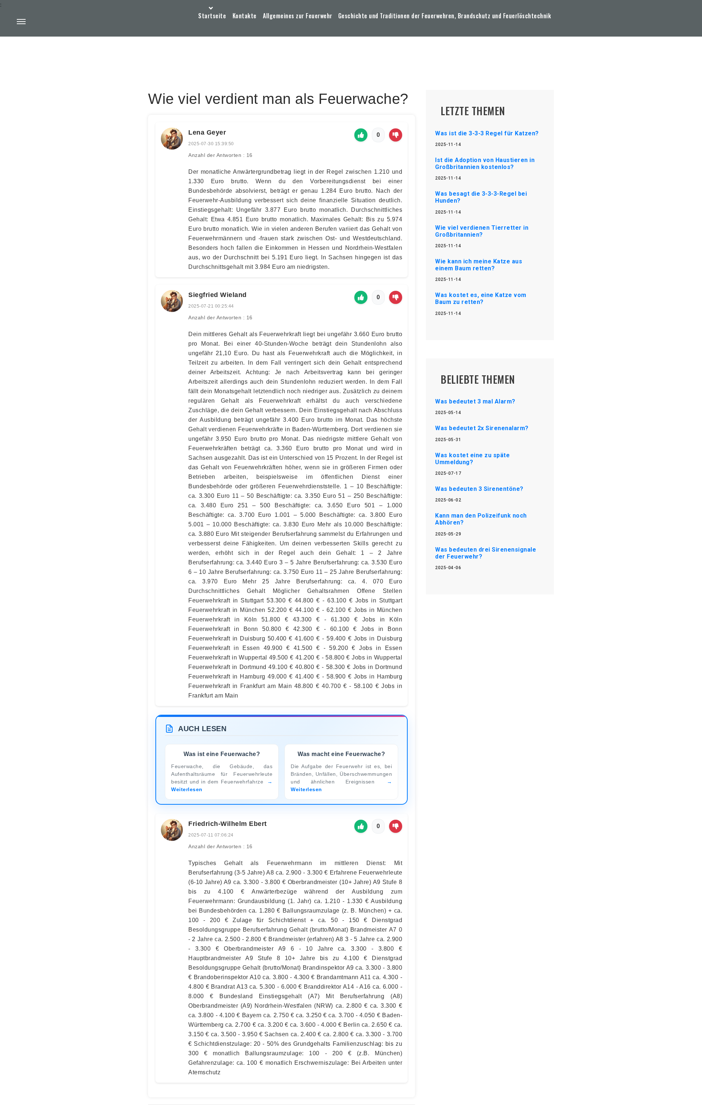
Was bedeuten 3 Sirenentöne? (479, 488)
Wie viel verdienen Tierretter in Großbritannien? (481, 231)
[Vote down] (395, 135)
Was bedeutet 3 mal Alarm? (475, 401)
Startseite (212, 15)
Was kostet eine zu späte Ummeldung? (472, 459)
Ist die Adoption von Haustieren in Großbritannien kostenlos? (485, 163)
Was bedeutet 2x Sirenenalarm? (482, 428)
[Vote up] (360, 135)
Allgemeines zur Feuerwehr (297, 15)
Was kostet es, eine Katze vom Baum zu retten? (480, 298)
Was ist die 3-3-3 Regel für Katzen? (487, 133)
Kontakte (245, 15)
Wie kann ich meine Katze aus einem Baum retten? (478, 265)
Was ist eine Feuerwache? (222, 754)
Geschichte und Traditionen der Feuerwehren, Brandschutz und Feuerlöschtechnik (444, 15)
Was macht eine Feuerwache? (341, 754)
